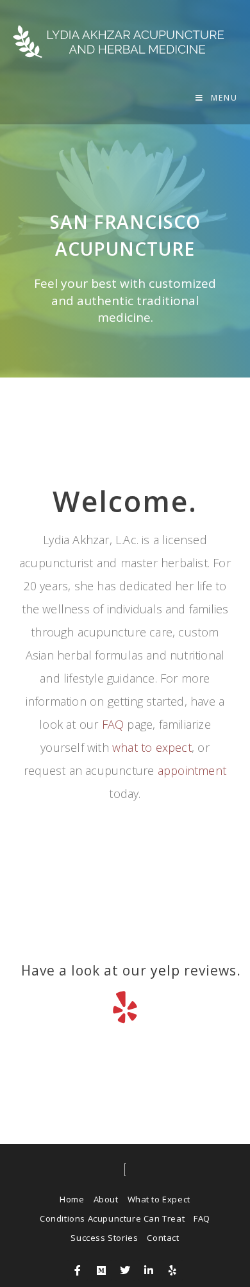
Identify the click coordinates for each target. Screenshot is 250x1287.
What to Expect (159, 1199)
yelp (165, 970)
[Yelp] (172, 1270)
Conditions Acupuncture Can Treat (112, 1218)
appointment (192, 770)
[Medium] (101, 1270)
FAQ (113, 724)
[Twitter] (125, 1270)
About (106, 1199)
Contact (163, 1237)
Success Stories (104, 1237)
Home (72, 1199)
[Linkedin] (148, 1270)
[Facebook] (77, 1270)
